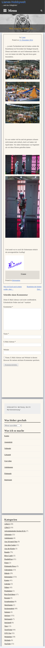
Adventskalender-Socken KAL (15, 531)
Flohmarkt (7, 473)
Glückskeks (8, 570)
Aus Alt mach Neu (10, 542)
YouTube (7, 644)
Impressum (8, 480)
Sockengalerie (9, 608)
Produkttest (8, 591)
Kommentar (8, 307)
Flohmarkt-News (10, 566)
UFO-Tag (7, 633)
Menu (12, 11)
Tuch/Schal (8, 630)
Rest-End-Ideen (9, 594)
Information (16, 280)
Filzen (6, 563)
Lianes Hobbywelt (14, 2)
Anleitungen (8, 467)
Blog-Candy (8, 556)
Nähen (6, 587)
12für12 (7, 524)
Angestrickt (8, 442)
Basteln (6, 552)
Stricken (7, 616)
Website (6, 350)
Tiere (6, 626)
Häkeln (6, 573)
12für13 (7, 527)
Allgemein (8, 534)
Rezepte (7, 598)
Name (6, 334)
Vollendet (7, 448)
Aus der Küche (9, 549)
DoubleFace (8, 559)
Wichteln (7, 640)
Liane (23, 37)
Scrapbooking (9, 601)
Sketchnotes (8, 605)
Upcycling (8, 461)
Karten (6, 436)
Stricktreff (7, 623)
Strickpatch (8, 619)
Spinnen (7, 612)
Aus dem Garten (10, 545)
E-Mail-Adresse (9, 342)
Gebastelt (7, 455)
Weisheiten (8, 637)
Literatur (7, 584)
